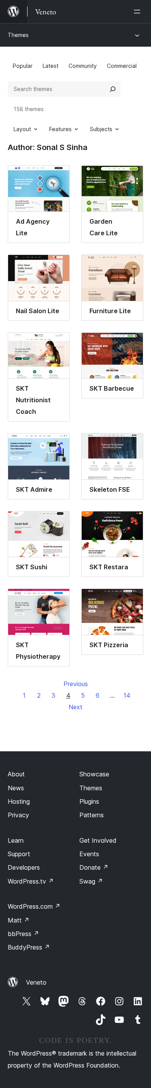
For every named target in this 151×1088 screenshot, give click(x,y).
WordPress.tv (31, 881)
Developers (24, 867)
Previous (75, 684)
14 (127, 695)
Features (60, 129)
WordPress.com (34, 906)
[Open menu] (138, 11)
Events (89, 854)
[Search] (112, 89)
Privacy (18, 815)
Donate (93, 867)
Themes (18, 35)
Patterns (91, 815)
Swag (91, 881)
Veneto (36, 982)
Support (19, 854)
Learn (16, 840)
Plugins (89, 801)
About (16, 774)
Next (75, 707)
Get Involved (98, 840)
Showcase (94, 774)
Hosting (19, 801)
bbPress (23, 934)
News (16, 788)
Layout (22, 129)
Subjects (101, 129)
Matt (18, 920)
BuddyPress (29, 947)
